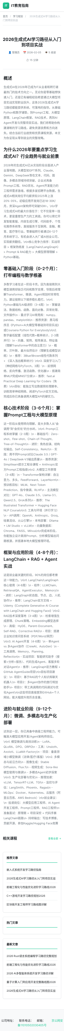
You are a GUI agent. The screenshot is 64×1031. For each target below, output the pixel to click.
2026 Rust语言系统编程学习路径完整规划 (32, 956)
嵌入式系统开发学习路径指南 (24, 869)
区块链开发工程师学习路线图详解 (27, 904)
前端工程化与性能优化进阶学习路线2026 (31, 887)
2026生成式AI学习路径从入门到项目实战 (31, 878)
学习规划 (18, 16)
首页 (5, 16)
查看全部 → (54, 838)
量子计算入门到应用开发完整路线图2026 (31, 982)
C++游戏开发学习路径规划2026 (26, 895)
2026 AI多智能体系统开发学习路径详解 (30, 973)
